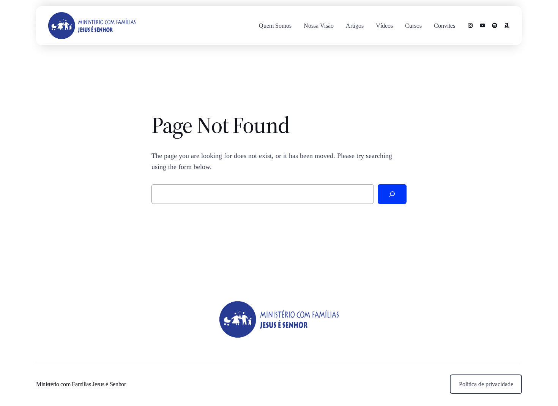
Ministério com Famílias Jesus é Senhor (81, 384)
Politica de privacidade (486, 384)
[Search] (392, 194)
